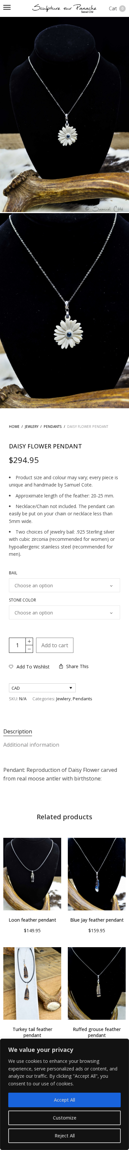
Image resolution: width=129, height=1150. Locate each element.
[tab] (64, 731)
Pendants (53, 426)
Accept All (64, 1100)
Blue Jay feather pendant (97, 920)
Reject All (65, 1135)
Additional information (31, 744)
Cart (116, 8)
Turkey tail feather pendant (32, 1032)
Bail (13, 573)
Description (17, 731)
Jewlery (31, 426)
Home (14, 426)
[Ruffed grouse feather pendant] (97, 983)
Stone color (22, 600)
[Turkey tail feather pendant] (32, 983)
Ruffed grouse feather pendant (97, 1032)
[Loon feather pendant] (32, 874)
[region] (64, 1094)
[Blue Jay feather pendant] (97, 874)
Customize (64, 1118)
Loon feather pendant (32, 920)
